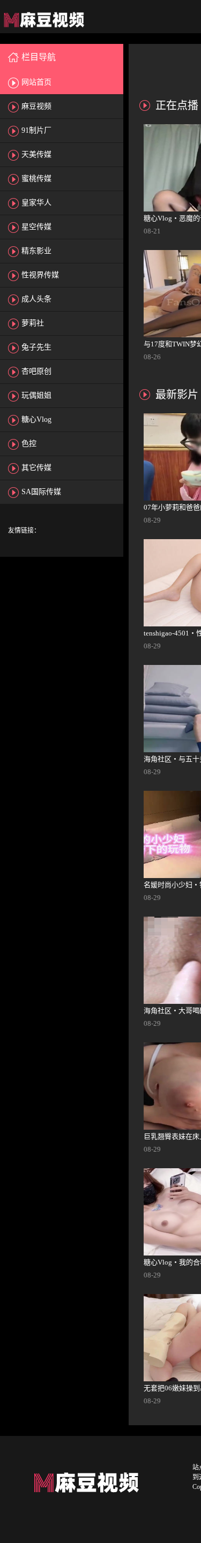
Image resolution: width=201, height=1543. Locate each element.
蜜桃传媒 (36, 179)
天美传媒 (36, 154)
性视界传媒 (40, 275)
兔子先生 (36, 347)
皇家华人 (36, 203)
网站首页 (36, 82)
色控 (28, 444)
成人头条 (36, 299)
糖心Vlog (36, 419)
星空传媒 (36, 227)
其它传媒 (36, 468)
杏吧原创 (36, 371)
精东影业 (36, 251)
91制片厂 (36, 130)
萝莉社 (32, 323)
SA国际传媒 (41, 492)
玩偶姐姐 (36, 395)
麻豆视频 (36, 106)
